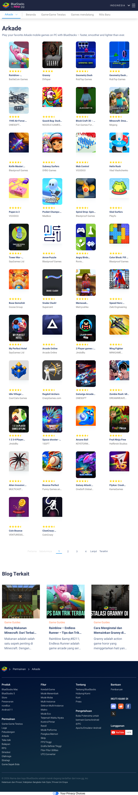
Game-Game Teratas (53, 14)
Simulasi (6, 752)
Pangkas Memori (49, 734)
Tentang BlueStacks (86, 689)
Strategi (6, 760)
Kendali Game (48, 689)
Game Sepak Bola (11, 764)
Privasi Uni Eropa (60, 782)
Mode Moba (47, 697)
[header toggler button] (133, 5)
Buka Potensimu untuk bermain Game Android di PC (87, 719)
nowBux (6, 705)
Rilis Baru (104, 14)
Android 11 (7, 709)
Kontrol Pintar (48, 721)
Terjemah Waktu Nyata (52, 717)
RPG (4, 748)
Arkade (5, 736)
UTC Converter (48, 754)
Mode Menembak (49, 693)
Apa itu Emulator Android (88, 728)
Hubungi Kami (83, 693)
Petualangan (8, 732)
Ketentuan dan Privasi (12, 782)
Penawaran (7, 701)
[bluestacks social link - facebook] (128, 706)
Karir (78, 697)
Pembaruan (117, 689)
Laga (4, 728)
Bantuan (116, 684)
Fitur (43, 684)
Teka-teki (6, 740)
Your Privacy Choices (72, 793)
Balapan (6, 744)
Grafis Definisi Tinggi (51, 746)
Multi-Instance (48, 701)
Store (4, 697)
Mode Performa (49, 730)
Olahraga (6, 756)
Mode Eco (46, 713)
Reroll (43, 725)
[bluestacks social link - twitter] (113, 713)
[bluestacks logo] (13, 5)
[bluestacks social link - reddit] (121, 706)
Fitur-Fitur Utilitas (49, 750)
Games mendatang (82, 14)
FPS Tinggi (46, 742)
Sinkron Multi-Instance (52, 705)
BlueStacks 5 (8, 693)
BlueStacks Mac (10, 689)
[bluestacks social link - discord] (113, 706)
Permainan (8, 719)
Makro (44, 709)
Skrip (43, 738)
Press (78, 701)
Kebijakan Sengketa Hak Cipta (37, 782)
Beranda (31, 14)
